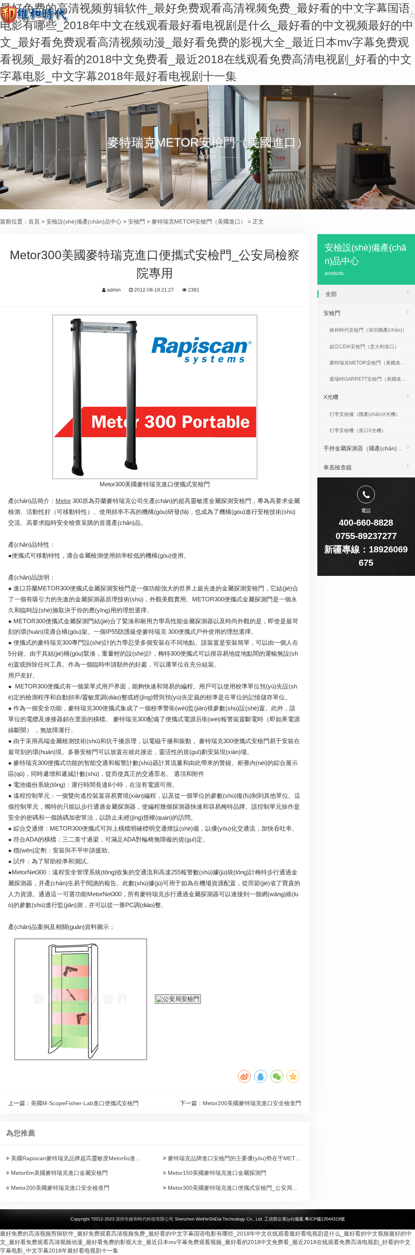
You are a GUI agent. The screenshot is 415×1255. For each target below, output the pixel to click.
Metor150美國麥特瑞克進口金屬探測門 (216, 1173)
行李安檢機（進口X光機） (357, 430)
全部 (331, 294)
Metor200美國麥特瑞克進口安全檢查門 (252, 1103)
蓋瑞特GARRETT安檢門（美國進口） (370, 379)
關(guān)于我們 (205, 14)
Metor (63, 500)
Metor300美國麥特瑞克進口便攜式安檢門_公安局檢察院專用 (243, 1188)
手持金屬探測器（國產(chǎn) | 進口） (369, 448)
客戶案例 (259, 14)
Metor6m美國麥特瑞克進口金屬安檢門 (58, 1173)
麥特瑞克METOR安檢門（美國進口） (199, 221)
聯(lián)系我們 (372, 14)
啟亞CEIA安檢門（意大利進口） (364, 346)
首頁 (158, 14)
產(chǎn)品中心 (312, 14)
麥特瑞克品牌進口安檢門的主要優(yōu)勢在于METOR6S (238, 1158)
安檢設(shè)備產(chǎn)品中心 (84, 221)
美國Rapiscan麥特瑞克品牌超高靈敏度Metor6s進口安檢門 (83, 1158)
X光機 (330, 397)
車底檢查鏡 (337, 467)
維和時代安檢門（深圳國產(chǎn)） (368, 330)
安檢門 (136, 221)
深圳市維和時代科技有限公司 (144, 1219)
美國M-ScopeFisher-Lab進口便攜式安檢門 (85, 1103)
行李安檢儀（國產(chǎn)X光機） (364, 414)
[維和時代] (34, 14)
